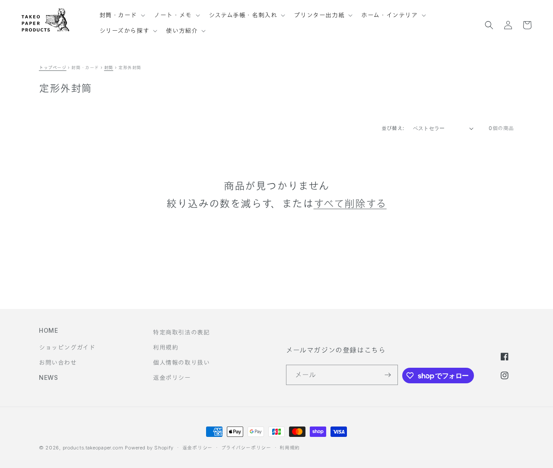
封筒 (108, 67)
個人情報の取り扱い (181, 362)
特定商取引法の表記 (181, 332)
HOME (48, 330)
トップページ (53, 67)
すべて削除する (350, 203)
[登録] (387, 375)
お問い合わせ (58, 362)
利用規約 (165, 347)
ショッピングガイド (67, 347)
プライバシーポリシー (246, 448)
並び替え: (392, 128)
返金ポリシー (172, 377)
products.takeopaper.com (93, 448)
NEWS (48, 377)
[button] (121, 11)
